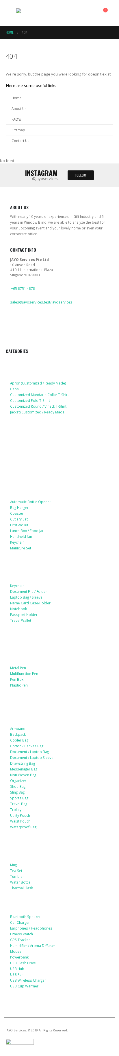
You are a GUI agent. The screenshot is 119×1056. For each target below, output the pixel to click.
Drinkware (21, 844)
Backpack (18, 734)
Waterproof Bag (23, 827)
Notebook (18, 608)
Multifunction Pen (24, 673)
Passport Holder (24, 614)
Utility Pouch (20, 815)
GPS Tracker (20, 939)
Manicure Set (20, 548)
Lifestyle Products (30, 480)
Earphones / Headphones (31, 928)
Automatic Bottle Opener (30, 501)
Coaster (16, 513)
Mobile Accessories (31, 429)
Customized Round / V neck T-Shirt (38, 406)
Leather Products (29, 565)
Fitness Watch (21, 934)
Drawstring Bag (22, 763)
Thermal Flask (21, 888)
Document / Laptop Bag (29, 751)
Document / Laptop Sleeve (31, 757)
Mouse (15, 951)
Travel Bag (18, 803)
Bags (15, 708)
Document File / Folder (28, 591)
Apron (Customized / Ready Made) (38, 383)
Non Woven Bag (23, 774)
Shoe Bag (17, 786)
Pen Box (16, 679)
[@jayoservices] (13, 335)
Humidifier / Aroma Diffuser (32, 945)
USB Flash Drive (23, 963)
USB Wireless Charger (28, 980)
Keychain (17, 542)
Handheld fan (21, 536)
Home (16, 97)
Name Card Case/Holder (30, 603)
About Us (19, 108)
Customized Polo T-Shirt (30, 400)
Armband (17, 728)
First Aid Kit (19, 525)
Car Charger (20, 922)
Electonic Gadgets (30, 905)
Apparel (18, 362)
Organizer (18, 780)
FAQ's (16, 119)
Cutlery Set (19, 519)
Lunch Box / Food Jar (27, 530)
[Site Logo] (32, 13)
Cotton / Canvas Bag (26, 746)
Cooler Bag (19, 740)
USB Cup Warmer (24, 986)
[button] (11, 13)
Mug (13, 864)
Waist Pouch (20, 821)
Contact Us (20, 140)
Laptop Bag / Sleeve (26, 597)
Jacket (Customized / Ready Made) (38, 412)
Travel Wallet (20, 620)
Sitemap (18, 130)
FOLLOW (81, 175)
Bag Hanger (19, 507)
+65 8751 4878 (23, 288)
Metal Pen (18, 667)
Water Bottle (20, 882)
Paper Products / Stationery (41, 655)
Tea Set (16, 870)
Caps (14, 389)
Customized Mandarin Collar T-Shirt (39, 394)
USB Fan (16, 974)
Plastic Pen (19, 685)
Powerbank (19, 957)
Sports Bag (19, 798)
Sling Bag (17, 792)
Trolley (15, 809)
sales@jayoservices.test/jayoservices (41, 302)
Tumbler (17, 876)
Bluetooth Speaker (25, 916)
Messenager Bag (23, 769)
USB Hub (17, 968)
